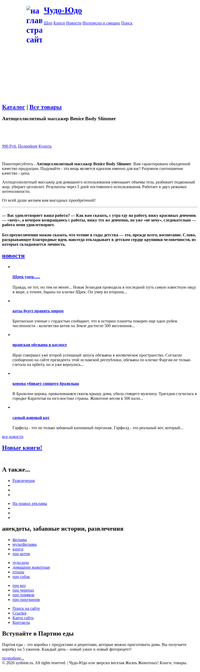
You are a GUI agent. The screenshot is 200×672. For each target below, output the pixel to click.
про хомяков (23, 595)
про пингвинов (26, 599)
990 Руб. (9, 146)
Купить (45, 146)
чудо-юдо (20, 562)
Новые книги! (22, 447)
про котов (21, 553)
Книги (59, 23)
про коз (19, 585)
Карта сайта (23, 618)
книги (17, 549)
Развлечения (23, 480)
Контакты (21, 622)
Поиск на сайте (26, 608)
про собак (21, 576)
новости (13, 255)
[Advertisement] (100, 81)
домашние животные (31, 567)
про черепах (23, 590)
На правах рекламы (29, 503)
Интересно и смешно (101, 23)
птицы (18, 572)
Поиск (127, 23)
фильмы (19, 539)
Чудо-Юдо (63, 10)
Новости (74, 23)
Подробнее (28, 146)
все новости (12, 436)
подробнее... (13, 658)
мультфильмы (24, 544)
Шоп (48, 23)
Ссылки (19, 613)
